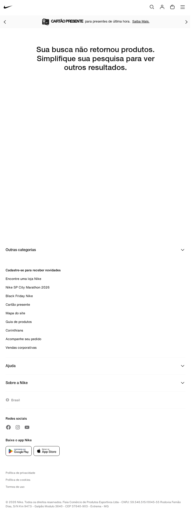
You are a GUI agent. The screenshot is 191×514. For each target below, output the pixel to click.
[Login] (162, 7)
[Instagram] (17, 427)
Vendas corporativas (21, 347)
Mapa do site (15, 313)
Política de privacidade (20, 473)
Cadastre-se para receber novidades (33, 270)
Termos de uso (15, 487)
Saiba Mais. (141, 21)
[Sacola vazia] (172, 7)
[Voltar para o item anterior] (4, 22)
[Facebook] (8, 427)
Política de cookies (18, 480)
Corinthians (14, 330)
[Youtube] (27, 427)
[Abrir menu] (182, 7)
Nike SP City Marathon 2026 (28, 287)
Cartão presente (18, 304)
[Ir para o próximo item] (186, 22)
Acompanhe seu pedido (23, 338)
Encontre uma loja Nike (23, 278)
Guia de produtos (19, 321)
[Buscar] (152, 7)
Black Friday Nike (19, 295)
